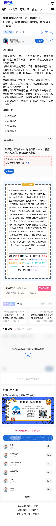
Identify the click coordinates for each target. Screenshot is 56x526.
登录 (28, 356)
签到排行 (28, 497)
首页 (4, 9)
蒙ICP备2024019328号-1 (28, 510)
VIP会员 (13, 9)
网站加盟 (24, 9)
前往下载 (48, 32)
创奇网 (35, 506)
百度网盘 (9, 171)
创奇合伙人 (37, 9)
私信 (49, 41)
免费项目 (8, 32)
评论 (28, 163)
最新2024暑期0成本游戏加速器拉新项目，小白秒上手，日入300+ (42, 318)
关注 (40, 41)
